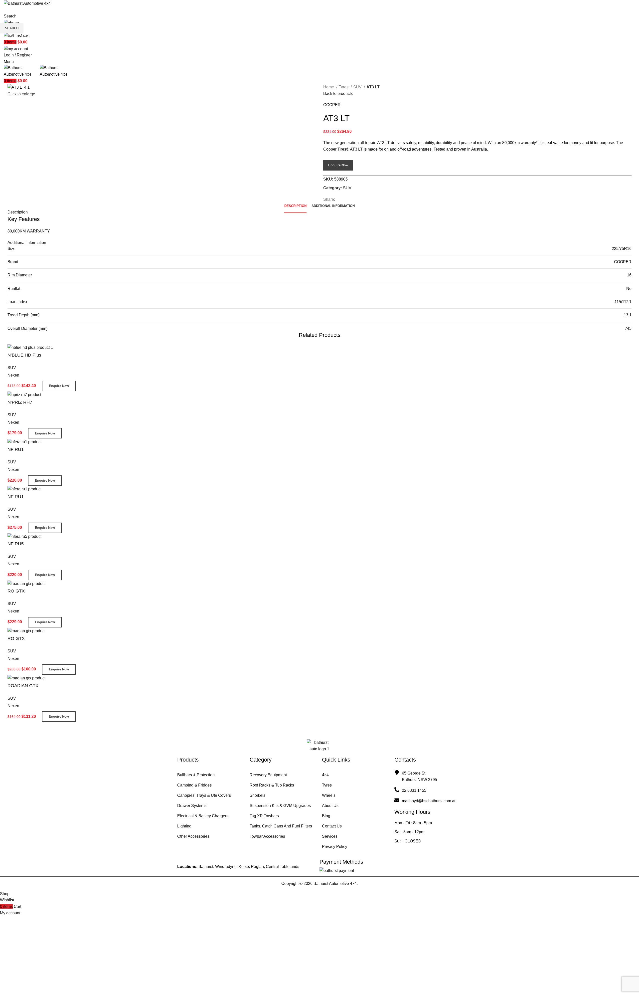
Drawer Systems (191, 805)
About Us (330, 805)
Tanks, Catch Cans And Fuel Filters (281, 826)
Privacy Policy (334, 846)
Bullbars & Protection (196, 775)
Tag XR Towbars (264, 816)
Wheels (328, 795)
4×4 (325, 775)
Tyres (327, 785)
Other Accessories (193, 836)
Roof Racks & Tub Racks (272, 785)
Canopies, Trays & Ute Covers (204, 795)
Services (329, 836)
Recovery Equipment (268, 775)
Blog (326, 816)
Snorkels (257, 795)
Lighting (184, 826)
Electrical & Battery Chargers (202, 816)
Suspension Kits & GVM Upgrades (280, 805)
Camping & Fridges (194, 785)
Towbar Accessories (267, 836)
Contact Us (332, 826)
